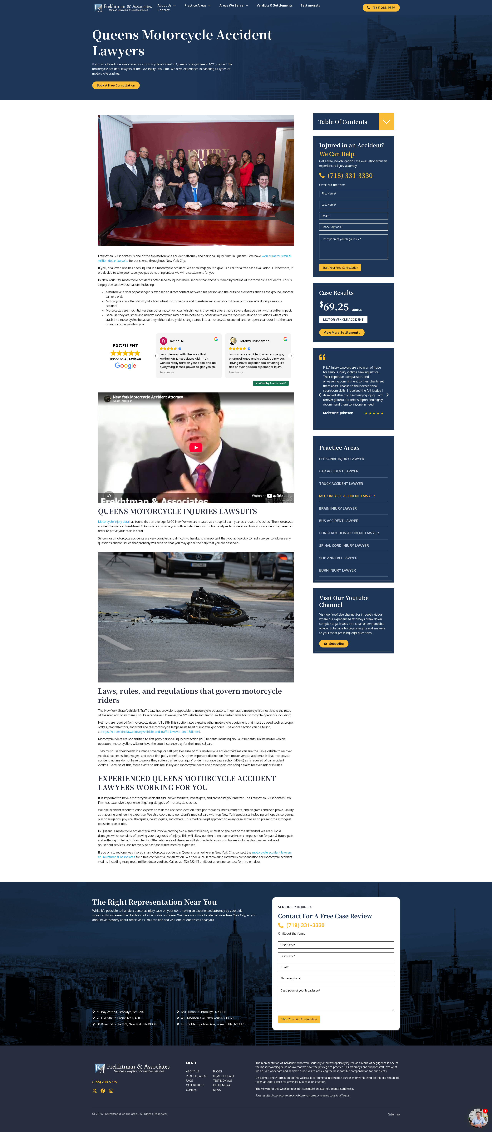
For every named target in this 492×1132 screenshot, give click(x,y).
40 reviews (132, 359)
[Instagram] (111, 1090)
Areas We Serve (231, 5)
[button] (291, 356)
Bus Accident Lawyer (338, 521)
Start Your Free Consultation (340, 267)
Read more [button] (167, 372)
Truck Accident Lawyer (341, 483)
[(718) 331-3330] (322, 175)
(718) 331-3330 (350, 175)
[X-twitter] (94, 1090)
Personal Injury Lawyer (341, 459)
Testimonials (310, 5)
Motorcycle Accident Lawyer (347, 496)
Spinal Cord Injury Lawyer (344, 545)
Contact (164, 10)
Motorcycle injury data (114, 522)
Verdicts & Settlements (275, 5)
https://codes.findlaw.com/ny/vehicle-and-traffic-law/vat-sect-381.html (150, 732)
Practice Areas (195, 5)
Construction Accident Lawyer (349, 533)
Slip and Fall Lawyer (338, 558)
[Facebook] (103, 1090)
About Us (164, 5)
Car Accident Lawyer (338, 471)
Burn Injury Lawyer (337, 570)
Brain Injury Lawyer (338, 508)
